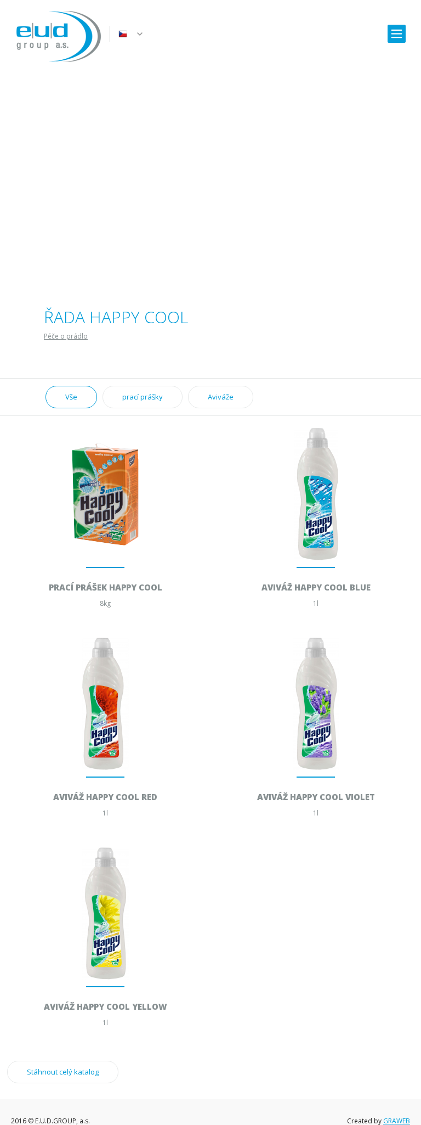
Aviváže (221, 397)
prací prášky (142, 397)
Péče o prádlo (66, 336)
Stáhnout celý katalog (63, 1072)
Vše (71, 397)
